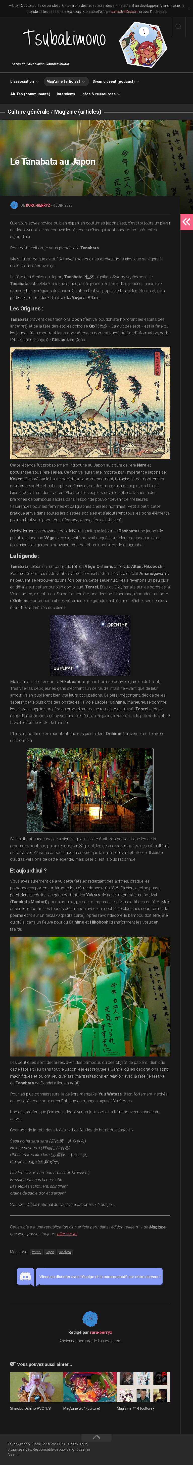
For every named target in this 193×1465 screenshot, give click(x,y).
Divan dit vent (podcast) (114, 81)
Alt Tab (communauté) (30, 94)
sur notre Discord (124, 12)
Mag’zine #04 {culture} (81, 1408)
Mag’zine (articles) (63, 81)
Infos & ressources (98, 94)
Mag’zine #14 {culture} (135, 1408)
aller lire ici (67, 1233)
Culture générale (29, 112)
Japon (50, 1252)
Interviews (66, 94)
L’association (22, 81)
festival (36, 1252)
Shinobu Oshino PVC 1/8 (30, 1408)
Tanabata (65, 1252)
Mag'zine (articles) (77, 112)
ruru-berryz (38, 205)
